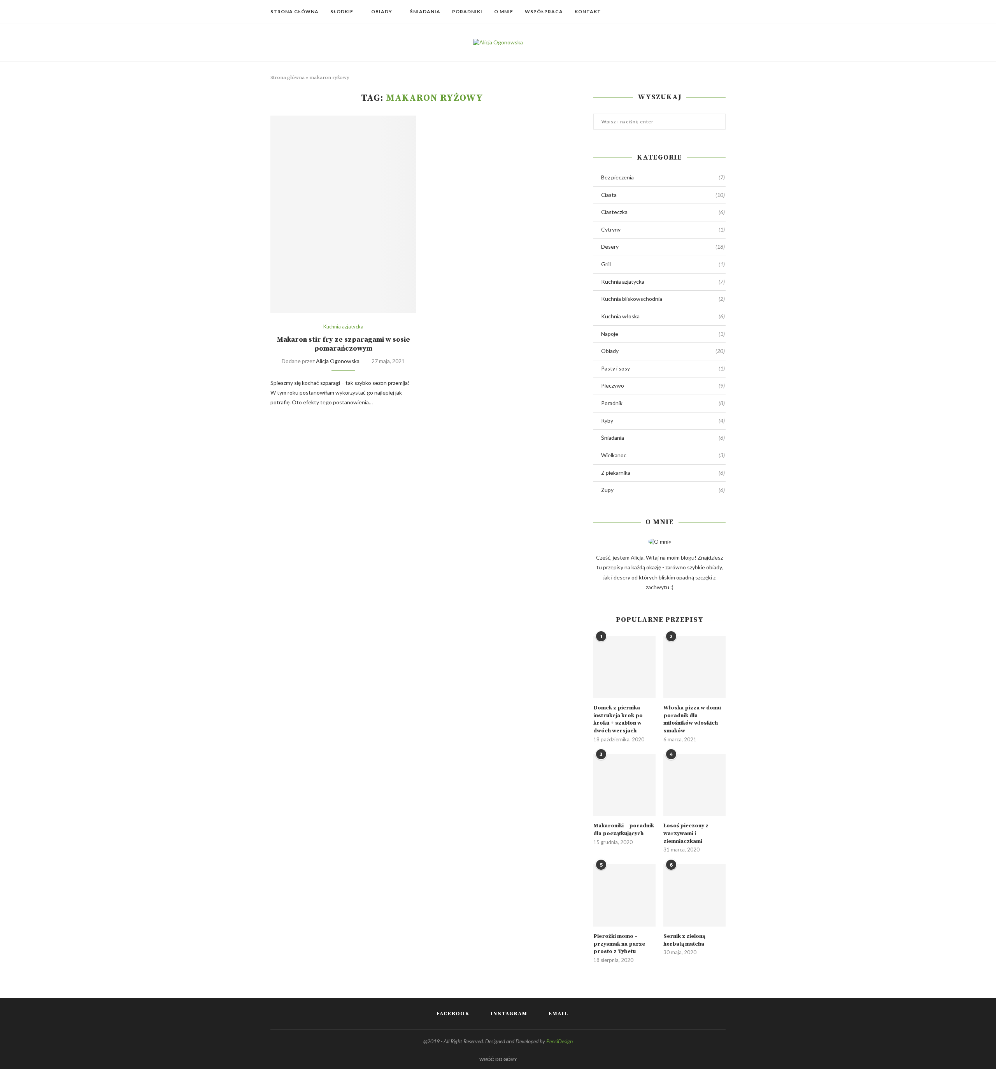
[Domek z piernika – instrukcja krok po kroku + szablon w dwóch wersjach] (624, 667)
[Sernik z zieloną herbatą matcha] (694, 895)
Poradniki (467, 11)
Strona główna (294, 11)
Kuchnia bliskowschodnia (663, 298)
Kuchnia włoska (663, 316)
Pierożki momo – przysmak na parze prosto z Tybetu (619, 944)
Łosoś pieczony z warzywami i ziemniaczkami (685, 833)
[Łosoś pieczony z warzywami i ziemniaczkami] (694, 785)
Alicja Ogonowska (337, 361)
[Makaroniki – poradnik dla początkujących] (624, 785)
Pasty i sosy (663, 368)
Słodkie (341, 11)
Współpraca (544, 11)
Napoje (663, 333)
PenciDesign (559, 1041)
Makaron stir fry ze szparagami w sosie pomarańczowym (343, 344)
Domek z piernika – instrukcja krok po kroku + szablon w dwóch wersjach (618, 719)
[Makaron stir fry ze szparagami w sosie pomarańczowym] (343, 214)
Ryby (663, 420)
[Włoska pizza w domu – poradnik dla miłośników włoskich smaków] (694, 667)
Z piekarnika (663, 472)
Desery (663, 246)
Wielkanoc (663, 455)
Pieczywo (663, 385)
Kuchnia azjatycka (343, 327)
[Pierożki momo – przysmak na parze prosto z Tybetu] (624, 895)
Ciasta (663, 194)
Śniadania (425, 11)
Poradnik (663, 403)
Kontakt (588, 11)
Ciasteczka (663, 212)
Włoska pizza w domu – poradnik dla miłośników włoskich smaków (694, 719)
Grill (663, 264)
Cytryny (663, 229)
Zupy (663, 489)
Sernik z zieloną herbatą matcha (684, 940)
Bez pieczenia (663, 177)
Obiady (381, 11)
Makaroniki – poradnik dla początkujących (623, 829)
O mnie (503, 11)
